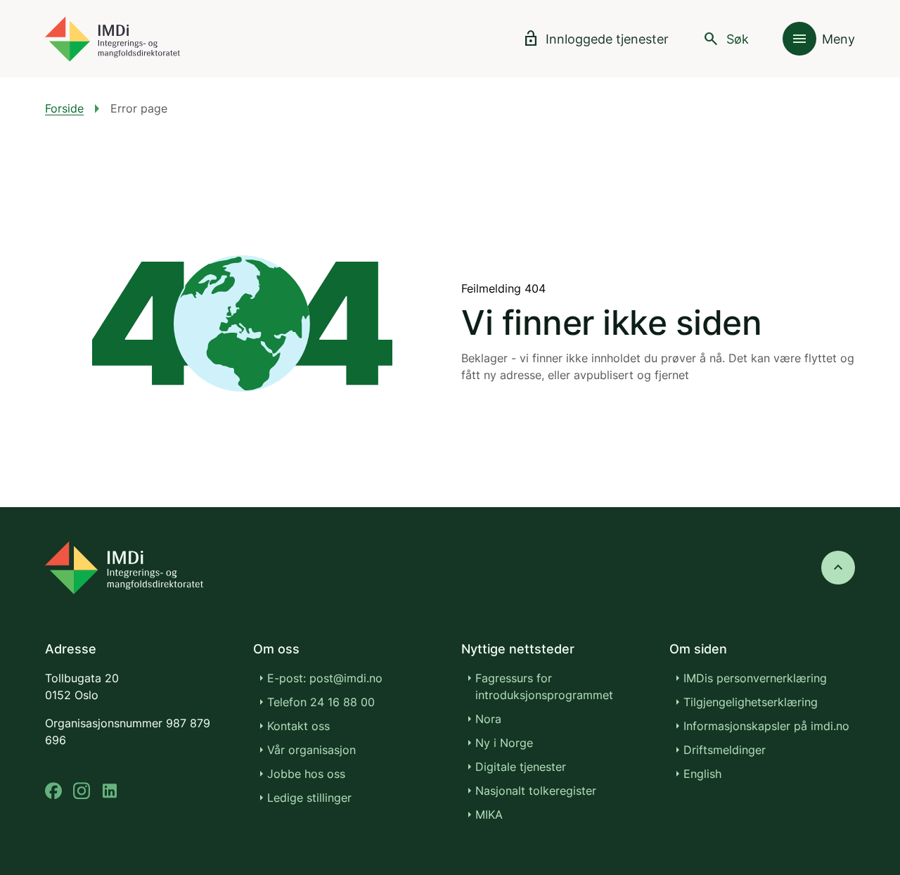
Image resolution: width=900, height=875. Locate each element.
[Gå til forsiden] (112, 39)
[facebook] (53, 791)
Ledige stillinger (309, 798)
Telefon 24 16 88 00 (321, 702)
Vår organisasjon (311, 750)
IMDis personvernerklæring (755, 678)
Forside (64, 108)
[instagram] (81, 791)
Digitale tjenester (520, 767)
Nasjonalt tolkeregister (535, 791)
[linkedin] (109, 791)
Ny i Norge (504, 743)
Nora (488, 719)
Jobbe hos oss (306, 774)
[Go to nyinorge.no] (124, 567)
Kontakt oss (298, 726)
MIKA (489, 814)
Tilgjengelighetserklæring (750, 702)
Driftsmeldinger (724, 750)
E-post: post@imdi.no (324, 678)
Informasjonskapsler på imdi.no (766, 726)
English (702, 774)
